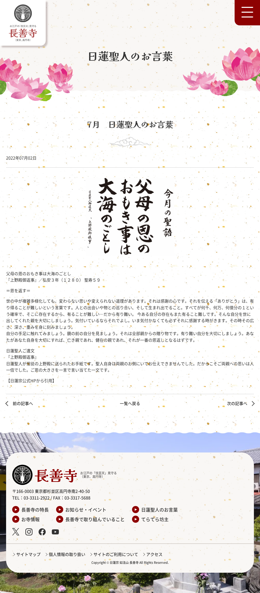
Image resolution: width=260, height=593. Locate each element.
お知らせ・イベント (85, 509)
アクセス (154, 554)
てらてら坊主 (155, 519)
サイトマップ (28, 554)
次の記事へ (237, 403)
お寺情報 (30, 519)
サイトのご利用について (115, 554)
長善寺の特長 (35, 509)
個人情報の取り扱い (67, 554)
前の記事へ (23, 403)
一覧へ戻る (130, 403)
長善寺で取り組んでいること (95, 519)
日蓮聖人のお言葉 (159, 509)
